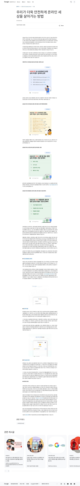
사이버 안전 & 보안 (21, 423)
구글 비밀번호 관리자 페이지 (49, 274)
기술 (34, 6)
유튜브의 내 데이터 (39, 398)
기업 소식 (28, 2)
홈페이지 (17, 6)
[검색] (71, 1)
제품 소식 (23, 2)
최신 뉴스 (18, 2)
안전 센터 (27, 414)
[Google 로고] (6, 484)
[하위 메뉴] (74, 1)
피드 (33, 2)
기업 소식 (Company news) (26, 6)
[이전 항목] (5, 471)
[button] (61, 25)
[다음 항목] (8, 471)
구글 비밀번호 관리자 (53, 184)
